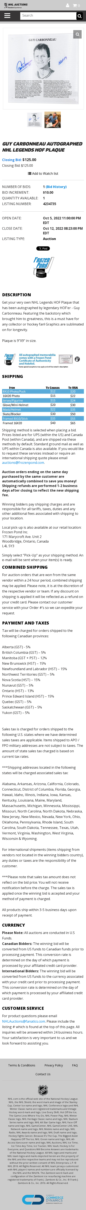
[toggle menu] (7, 15)
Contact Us (43, 1074)
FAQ (75, 1065)
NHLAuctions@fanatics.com (23, 1021)
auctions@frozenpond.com (23, 462)
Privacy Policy (53, 1065)
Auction (49, 238)
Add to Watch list (44, 173)
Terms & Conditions (21, 1065)
